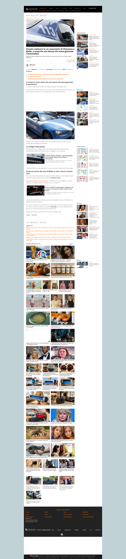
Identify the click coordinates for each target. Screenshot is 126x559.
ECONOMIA (64, 8)
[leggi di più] (73, 65)
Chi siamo (34, 557)
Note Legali (38, 557)
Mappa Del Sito (68, 529)
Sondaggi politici (73, 10)
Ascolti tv (67, 10)
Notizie (32, 529)
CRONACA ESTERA (92, 34)
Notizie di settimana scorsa (31, 521)
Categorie (77, 529)
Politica (46, 512)
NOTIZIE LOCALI (92, 48)
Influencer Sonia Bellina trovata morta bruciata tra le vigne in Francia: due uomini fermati (48, 237)
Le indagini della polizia (34, 76)
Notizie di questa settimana (31, 520)
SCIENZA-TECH (77, 8)
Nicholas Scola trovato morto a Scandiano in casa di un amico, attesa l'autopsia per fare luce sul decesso (50, 228)
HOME (27, 18)
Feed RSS (59, 529)
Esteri (65, 512)
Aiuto (58, 557)
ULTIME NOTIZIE (43, 8)
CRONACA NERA (37, 18)
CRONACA (51, 8)
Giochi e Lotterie (68, 514)
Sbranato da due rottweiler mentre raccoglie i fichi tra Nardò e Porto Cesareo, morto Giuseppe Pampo (49, 231)
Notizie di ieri (28, 518)
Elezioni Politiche (68, 517)
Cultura (27, 514)
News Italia (97, 529)
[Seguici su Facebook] (62, 535)
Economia (85, 512)
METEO (90, 262)
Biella (28, 215)
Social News (86, 514)
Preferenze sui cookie (53, 557)
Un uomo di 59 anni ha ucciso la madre (37, 181)
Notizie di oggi (29, 517)
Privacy (42, 557)
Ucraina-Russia (48, 517)
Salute (46, 514)
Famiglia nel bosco (60, 10)
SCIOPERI (91, 91)
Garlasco (54, 10)
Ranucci (79, 10)
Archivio (84, 529)
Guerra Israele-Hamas (88, 517)
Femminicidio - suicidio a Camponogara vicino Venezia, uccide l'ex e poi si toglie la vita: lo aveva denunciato (49, 239)
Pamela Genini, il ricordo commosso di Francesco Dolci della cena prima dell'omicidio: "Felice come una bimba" (49, 234)
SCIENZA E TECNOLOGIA (93, 212)
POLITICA (58, 8)
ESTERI (70, 8)
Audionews (91, 8)
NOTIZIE (33, 9)
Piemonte (34, 215)
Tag (90, 529)
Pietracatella (49, 10)
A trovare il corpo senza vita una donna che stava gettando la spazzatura (48, 74)
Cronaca (27, 512)
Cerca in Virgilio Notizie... (44, 530)
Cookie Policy (46, 557)
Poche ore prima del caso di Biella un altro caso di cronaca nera (45, 78)
